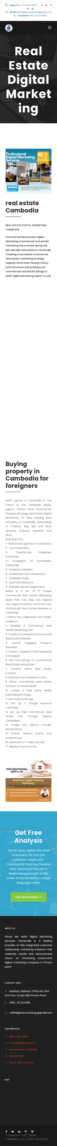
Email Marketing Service (22, 1043)
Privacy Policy (16, 1056)
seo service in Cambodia (23, 1049)
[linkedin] (46, 5)
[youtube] (32, 8)
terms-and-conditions (21, 1062)
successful (25, 254)
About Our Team (18, 1036)
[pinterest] (51, 5)
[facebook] (42, 5)
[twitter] (28, 8)
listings (40, 271)
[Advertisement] (28, 323)
